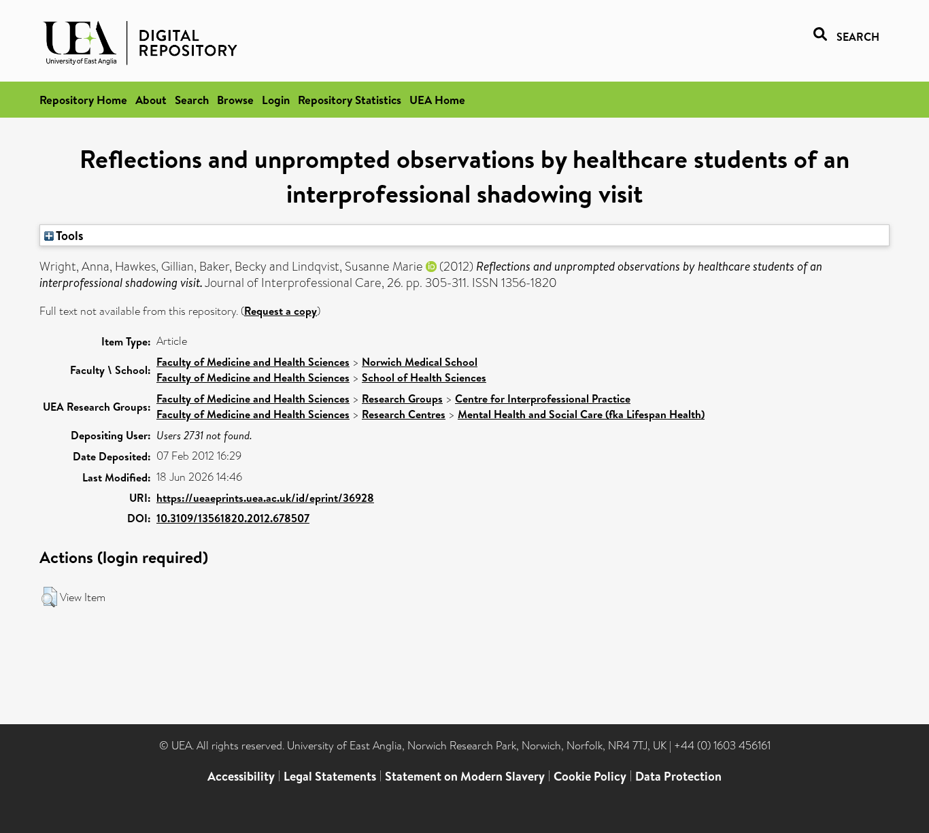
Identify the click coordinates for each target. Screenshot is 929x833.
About (151, 99)
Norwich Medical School (419, 361)
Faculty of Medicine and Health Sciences (253, 361)
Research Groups (402, 398)
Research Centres (403, 414)
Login (276, 99)
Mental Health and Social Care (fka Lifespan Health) (581, 414)
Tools (69, 235)
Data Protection (678, 776)
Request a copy (280, 310)
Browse (235, 99)
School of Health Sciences (424, 377)
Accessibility (241, 776)
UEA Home (437, 99)
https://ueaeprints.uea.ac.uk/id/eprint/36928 (265, 497)
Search (192, 99)
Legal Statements (330, 776)
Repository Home (83, 99)
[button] (49, 597)
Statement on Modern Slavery (465, 776)
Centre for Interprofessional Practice (542, 398)
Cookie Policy (590, 776)
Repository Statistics (349, 99)
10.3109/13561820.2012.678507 (232, 518)
